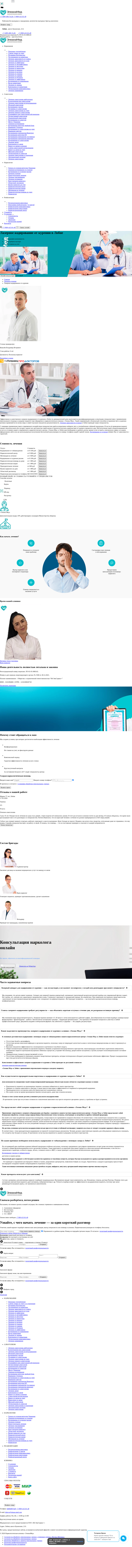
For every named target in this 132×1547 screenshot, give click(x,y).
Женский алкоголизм (15, 151)
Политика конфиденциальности (15, 1542)
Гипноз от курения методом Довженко (21, 168)
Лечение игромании (15, 179)
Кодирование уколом (15, 107)
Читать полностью (6, 825)
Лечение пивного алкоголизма (19, 112)
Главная (7, 279)
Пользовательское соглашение (14, 1544)
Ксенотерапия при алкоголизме (19, 101)
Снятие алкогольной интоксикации (20, 148)
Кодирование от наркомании (18, 81)
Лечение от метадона (15, 66)
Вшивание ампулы (14, 131)
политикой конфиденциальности (111, 1231)
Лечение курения (14, 173)
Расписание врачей (15, 221)
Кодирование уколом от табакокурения (16, 1153)
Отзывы (11, 218)
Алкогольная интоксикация (18, 1396)
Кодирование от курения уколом (19, 172)
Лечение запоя (13, 142)
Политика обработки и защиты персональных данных (23, 1541)
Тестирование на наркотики (18, 57)
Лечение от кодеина (15, 72)
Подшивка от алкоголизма (17, 109)
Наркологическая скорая (16, 188)
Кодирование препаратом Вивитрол (21, 133)
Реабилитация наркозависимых (19, 207)
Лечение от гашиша (15, 76)
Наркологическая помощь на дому (20, 192)
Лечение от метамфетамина (18, 64)
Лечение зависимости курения (71, 423)
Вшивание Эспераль (15, 127)
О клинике (8, 214)
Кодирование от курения (99, 432)
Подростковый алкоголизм (17, 116)
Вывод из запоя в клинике (17, 146)
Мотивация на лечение (16, 190)
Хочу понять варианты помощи (30, 1231)
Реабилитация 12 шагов (16, 1451)
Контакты (7, 223)
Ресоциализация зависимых (18, 203)
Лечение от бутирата (15, 77)
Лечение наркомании (15, 90)
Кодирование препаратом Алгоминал (21, 137)
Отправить (43, 1244)
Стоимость (8, 212)
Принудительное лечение (17, 175)
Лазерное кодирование (16, 124)
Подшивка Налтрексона (16, 55)
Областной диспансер (16, 183)
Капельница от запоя (15, 144)
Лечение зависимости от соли (18, 61)
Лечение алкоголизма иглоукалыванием (22, 103)
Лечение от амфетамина (16, 79)
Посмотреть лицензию (8, 685)
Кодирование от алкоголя (17, 120)
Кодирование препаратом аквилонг (20, 138)
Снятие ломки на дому (16, 53)
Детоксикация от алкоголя (17, 153)
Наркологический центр (16, 186)
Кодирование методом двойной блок (21, 125)
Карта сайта (12, 1477)
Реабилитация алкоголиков (17, 208)
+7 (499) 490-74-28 (6, 16)
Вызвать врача (5, 787)
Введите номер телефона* (43, 780)
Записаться (42, 451)
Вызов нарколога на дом (16, 185)
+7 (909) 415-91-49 (19, 16)
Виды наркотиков (14, 83)
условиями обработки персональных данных (33, 784)
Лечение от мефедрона (16, 63)
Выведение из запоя (15, 1400)
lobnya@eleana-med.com (13, 1512)
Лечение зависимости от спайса (19, 59)
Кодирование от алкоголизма (18, 140)
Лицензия (3, 1295)
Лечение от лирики (15, 85)
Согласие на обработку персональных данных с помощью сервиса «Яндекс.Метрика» (34, 1537)
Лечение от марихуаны (16, 68)
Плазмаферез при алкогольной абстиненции (23, 114)
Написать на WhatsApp (27, 966)
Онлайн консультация (7, 276)
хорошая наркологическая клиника (14, 1065)
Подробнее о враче (6, 358)
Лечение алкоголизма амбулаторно (20, 99)
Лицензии (11, 220)
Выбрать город (6, 24)
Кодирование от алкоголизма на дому (21, 129)
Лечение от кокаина (15, 70)
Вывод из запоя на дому (16, 150)
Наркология (12, 194)
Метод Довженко (14, 122)
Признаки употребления (16, 51)
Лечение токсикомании (16, 177)
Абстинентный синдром (16, 157)
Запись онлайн (24, 227)
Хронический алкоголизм (17, 118)
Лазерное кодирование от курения (20, 170)
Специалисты (13, 216)
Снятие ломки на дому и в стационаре (21, 1304)
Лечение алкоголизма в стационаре (20, 155)
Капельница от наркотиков (17, 87)
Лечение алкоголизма (15, 159)
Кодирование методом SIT (17, 135)
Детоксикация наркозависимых (19, 89)
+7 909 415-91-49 (22, 1217)
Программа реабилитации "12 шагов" (21, 205)
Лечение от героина (15, 74)
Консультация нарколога (16, 181)
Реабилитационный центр (17, 210)
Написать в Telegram (20, 1233)
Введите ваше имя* (7, 780)
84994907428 (11, 1509)
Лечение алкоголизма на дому (18, 111)
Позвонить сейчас (6, 1233)
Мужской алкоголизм (15, 105)
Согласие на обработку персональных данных (20, 1539)
